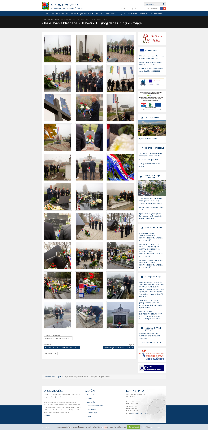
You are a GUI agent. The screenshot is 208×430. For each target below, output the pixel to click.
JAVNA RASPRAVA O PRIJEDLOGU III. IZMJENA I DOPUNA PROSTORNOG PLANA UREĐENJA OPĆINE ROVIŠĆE (151, 263)
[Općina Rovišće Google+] (164, 8)
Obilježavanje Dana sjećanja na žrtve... (118, 348)
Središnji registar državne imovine (151, 342)
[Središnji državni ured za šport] (151, 354)
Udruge (98, 14)
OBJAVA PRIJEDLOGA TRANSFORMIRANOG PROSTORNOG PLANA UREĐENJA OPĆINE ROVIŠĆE (151, 236)
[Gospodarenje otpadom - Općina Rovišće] (152, 188)
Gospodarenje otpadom (95, 406)
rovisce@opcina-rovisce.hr (140, 413)
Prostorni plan (91, 409)
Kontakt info (135, 390)
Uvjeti (89, 416)
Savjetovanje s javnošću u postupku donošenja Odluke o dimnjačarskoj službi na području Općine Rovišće (150, 304)
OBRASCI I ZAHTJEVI (154, 148)
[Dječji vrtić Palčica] (151, 38)
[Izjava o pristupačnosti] (151, 368)
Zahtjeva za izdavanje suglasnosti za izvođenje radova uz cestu (151, 154)
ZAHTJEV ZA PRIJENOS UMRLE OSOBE (150, 165)
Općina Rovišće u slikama (148, 139)
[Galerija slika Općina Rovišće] (152, 128)
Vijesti (122, 14)
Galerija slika (91, 402)
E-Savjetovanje (92, 413)
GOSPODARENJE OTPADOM (152, 176)
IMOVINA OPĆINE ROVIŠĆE (153, 329)
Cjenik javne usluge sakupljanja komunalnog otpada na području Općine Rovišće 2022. (150, 216)
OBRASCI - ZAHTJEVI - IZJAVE (149, 160)
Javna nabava (86, 14)
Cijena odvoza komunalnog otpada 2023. (151, 208)
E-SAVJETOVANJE (153, 276)
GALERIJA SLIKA (152, 117)
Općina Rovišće (47, 20)
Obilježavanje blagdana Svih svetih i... (58, 338)
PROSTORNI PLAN (153, 227)
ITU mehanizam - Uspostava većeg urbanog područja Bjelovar (151, 57)
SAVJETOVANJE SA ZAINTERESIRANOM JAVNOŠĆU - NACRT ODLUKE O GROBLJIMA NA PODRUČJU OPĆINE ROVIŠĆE (151, 315)
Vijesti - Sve (51, 353)
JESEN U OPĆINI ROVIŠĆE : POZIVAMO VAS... (62, 348)
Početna (50, 14)
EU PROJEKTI (151, 50)
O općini (60, 14)
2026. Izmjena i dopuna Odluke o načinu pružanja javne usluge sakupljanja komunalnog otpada (150, 200)
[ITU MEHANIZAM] (151, 82)
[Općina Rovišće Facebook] (161, 8)
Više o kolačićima (146, 427)
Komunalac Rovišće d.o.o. (139, 14)
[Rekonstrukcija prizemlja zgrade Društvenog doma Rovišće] (151, 100)
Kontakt (158, 14)
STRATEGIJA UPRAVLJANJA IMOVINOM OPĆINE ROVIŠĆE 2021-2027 (149, 335)
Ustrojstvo (71, 14)
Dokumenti (111, 14)
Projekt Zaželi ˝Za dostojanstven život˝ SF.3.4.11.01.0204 (150, 63)
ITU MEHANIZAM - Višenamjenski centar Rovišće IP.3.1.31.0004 (151, 70)
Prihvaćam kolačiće (133, 427)
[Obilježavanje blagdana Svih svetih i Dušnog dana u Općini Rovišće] (58, 49)
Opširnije (47, 415)
